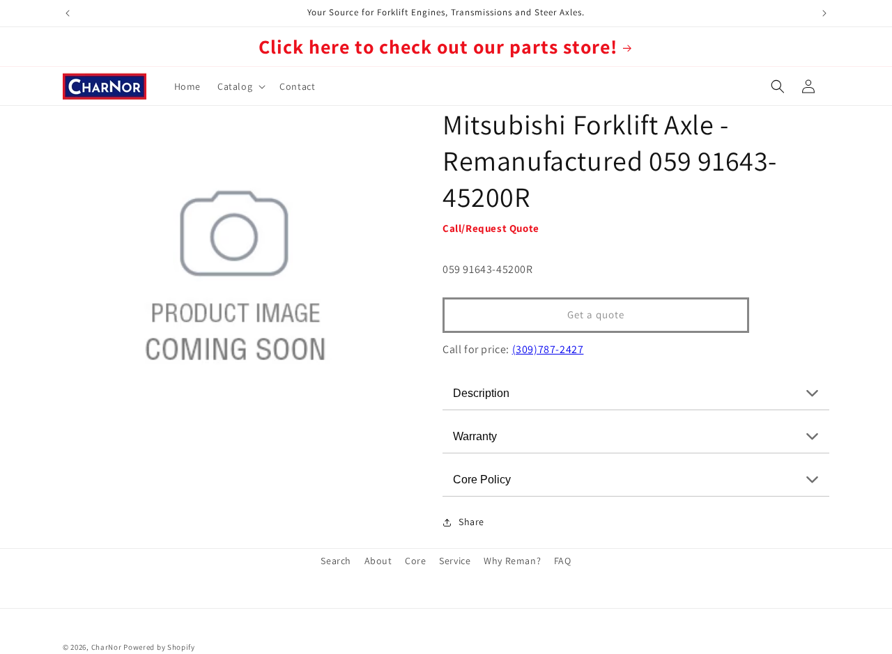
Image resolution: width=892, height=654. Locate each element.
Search (336, 560)
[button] (240, 86)
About (378, 560)
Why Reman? (512, 560)
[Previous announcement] (67, 13)
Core (415, 560)
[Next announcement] (824, 13)
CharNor (106, 647)
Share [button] (471, 521)
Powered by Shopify (159, 647)
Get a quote (595, 314)
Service (454, 560)
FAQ (562, 560)
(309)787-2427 (548, 349)
